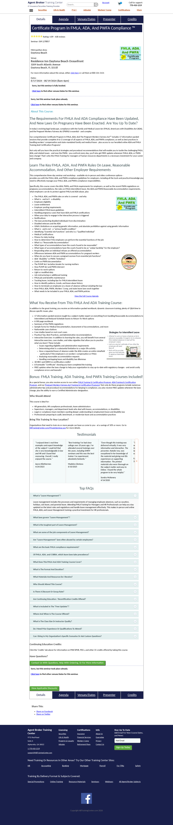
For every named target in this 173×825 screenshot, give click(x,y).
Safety (138, 766)
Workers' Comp (104, 10)
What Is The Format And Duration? (48, 569)
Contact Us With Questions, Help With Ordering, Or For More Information (67, 663)
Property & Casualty (66, 741)
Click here (36, 91)
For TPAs (120, 766)
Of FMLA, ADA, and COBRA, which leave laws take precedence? (61, 555)
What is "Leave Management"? (47, 496)
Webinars (109, 782)
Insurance (81, 734)
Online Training (56, 782)
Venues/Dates (86, 19)
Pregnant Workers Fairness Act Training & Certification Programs (72, 385)
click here (75, 73)
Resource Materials (77, 782)
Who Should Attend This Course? (47, 584)
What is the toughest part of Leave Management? (55, 525)
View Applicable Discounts (44, 688)
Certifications (124, 10)
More (139, 10)
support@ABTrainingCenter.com (40, 753)
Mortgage (84, 766)
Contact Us (100, 744)
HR (29, 766)
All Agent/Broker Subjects (130, 782)
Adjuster (87, 10)
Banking (65, 766)
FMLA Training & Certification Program (94, 382)
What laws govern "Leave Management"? (51, 518)
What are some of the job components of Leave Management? (61, 532)
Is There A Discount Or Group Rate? (48, 592)
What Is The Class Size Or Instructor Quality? (52, 621)
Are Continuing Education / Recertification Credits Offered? (59, 599)
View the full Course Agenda (86, 296)
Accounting (46, 766)
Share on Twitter (43, 714)
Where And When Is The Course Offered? (51, 614)
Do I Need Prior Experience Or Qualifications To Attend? (57, 629)
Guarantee (100, 737)
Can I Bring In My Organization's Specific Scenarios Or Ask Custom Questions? (67, 636)
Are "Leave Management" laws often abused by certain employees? (63, 540)
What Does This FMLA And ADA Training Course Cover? (57, 562)
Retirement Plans (83, 744)
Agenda (63, 19)
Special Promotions (36, 782)
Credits (132, 19)
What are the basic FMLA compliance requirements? (56, 547)
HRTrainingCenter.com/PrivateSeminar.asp (48, 428)
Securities (42, 10)
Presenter (109, 19)
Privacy (98, 741)
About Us (99, 734)
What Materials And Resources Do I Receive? (52, 577)
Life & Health (59, 10)
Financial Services (84, 737)
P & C (74, 10)
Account (105, 3)
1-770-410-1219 (34, 749)
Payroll (102, 766)
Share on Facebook (44, 712)
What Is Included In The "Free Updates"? (51, 607)
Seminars (95, 782)
